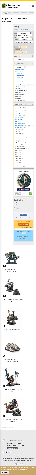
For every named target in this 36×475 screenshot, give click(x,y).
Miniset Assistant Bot (12, 448)
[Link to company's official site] (16, 194)
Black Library (19, 133)
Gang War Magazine (20, 142)
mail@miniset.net (18, 464)
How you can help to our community (18, 456)
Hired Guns (18, 92)
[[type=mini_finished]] (12, 267)
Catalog (9, 12)
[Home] (10, 6)
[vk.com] (3, 453)
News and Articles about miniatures (16, 445)
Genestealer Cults (20, 71)
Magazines (18, 144)
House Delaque (19, 75)
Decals (17, 139)
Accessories (18, 129)
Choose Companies (23, 224)
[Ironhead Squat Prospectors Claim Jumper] (12, 297)
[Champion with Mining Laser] (12, 327)
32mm (16, 210)
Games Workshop (18, 104)
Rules (17, 154)
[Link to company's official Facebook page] (19, 194)
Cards (17, 135)
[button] (29, 6)
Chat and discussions (12, 447)
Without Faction (19, 100)
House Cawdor (19, 73)
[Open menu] (33, 6)
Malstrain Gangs (19, 94)
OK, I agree (5, 472)
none (16, 204)
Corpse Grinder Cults (20, 90)
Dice (17, 141)
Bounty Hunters (19, 88)
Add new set (24, 215)
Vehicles (18, 98)
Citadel (16, 56)
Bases (17, 131)
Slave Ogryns (19, 158)
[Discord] (9, 453)
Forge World (16, 12)
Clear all (16, 47)
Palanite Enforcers (20, 86)
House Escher (19, 77)
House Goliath (19, 79)
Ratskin (17, 152)
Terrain (17, 162)
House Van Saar (19, 83)
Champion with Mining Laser (13, 329)
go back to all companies (22, 29)
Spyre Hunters (19, 96)
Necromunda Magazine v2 (21, 148)
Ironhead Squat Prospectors (20, 52)
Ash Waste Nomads (20, 69)
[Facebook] (6, 453)
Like (24, 233)
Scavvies (18, 156)
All (15, 202)
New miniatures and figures (14, 443)
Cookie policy (24, 469)
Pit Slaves (18, 150)
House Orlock (19, 81)
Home (4, 12)
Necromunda (24, 12)
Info (30, 194)
